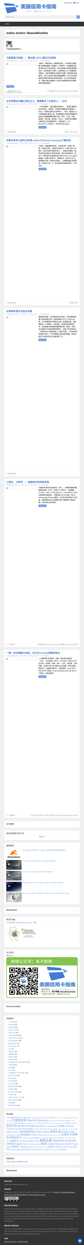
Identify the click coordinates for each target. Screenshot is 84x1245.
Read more (10, 86)
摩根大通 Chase (59, 1131)
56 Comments (45, 104)
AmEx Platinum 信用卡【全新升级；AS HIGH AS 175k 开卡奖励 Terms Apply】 (46, 893)
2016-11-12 (24, 104)
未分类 (11, 1070)
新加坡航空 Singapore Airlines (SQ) (51, 1135)
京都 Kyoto (74, 303)
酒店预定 (11, 1094)
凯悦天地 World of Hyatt (20, 1125)
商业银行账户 (13, 1046)
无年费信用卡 (14, 1137)
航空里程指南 (14, 1086)
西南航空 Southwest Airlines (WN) (37, 1147)
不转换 (8, 1161)
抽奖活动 (11, 1057)
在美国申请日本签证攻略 (19, 311)
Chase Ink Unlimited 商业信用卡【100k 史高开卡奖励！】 (39, 861)
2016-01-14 (24, 485)
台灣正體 (24, 1161)
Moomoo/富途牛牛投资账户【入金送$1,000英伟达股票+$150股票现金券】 (44, 850)
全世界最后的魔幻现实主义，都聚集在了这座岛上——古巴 (36, 101)
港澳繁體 (19, 1161)
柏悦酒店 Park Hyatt (39, 1138)
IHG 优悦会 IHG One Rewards (18, 1118)
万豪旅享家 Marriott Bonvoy (30, 1120)
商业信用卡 (13, 1043)
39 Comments (45, 485)
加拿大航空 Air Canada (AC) (46, 1126)
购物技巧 (11, 1089)
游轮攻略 (11, 1078)
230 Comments (45, 314)
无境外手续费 (69, 1134)
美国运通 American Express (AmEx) (41, 1142)
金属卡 (19, 1149)
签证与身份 (12, 474)
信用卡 (12, 1027)
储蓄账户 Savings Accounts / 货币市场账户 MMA (33, 1123)
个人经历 (11, 1022)
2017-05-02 (24, 60)
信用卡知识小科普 (14, 1038)
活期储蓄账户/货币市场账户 (17, 1073)
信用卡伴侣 (12, 1030)
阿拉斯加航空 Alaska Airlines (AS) (33, 1149)
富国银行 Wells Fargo (59, 1129)
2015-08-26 (24, 656)
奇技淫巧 (50, 1129)
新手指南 (11, 1065)
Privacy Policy (23, 1242)
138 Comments (45, 143)
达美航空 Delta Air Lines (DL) (60, 1147)
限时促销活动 (13, 1105)
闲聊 (10, 1102)
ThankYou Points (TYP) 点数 (60, 1117)
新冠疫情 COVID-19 (31, 1134)
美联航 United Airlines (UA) (53, 1144)
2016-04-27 (24, 314)
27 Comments (45, 656)
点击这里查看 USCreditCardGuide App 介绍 (19, 922)
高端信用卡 (63, 1149)
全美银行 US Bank (71, 1123)
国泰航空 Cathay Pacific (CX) (49, 644)
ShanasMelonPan (13, 60)
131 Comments (45, 60)
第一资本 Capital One (52, 1138)
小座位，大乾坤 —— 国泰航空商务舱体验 (27, 482)
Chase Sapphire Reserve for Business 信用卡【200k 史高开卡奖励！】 (43, 882)
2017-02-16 (34, 104)
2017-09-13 (34, 314)
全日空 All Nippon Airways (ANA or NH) (63, 815)
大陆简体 (13, 1161)
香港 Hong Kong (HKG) (69, 644)
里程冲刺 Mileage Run (15, 1097)
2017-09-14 (34, 485)
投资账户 (11, 1051)
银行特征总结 (14, 1100)
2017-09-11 (34, 60)
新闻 (10, 1067)
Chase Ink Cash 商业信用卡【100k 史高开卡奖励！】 (38, 872)
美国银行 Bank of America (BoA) (28, 1144)
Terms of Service (10, 1242)
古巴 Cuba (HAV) (71, 132)
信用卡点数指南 (13, 1035)
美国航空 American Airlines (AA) (24, 1141)
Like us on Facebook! (13, 1006)
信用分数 (11, 1024)
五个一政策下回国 (16, 1123)
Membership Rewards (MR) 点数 (42, 1118)
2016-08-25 (24, 143)
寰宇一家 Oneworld (70, 1129)
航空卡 (70, 1144)
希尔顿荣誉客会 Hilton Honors (35, 1131)
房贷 (10, 1049)
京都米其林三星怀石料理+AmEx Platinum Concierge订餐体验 (38, 140)
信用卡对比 (12, 1032)
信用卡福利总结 (13, 1040)
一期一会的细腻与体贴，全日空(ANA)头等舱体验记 (33, 652)
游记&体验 (12, 132)
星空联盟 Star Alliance (27, 1138)
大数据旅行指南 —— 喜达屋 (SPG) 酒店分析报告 (31, 57)
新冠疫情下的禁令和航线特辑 (17, 1062)
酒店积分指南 (14, 1092)
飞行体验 (11, 644)
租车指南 (11, 1081)
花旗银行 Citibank (19, 1146)
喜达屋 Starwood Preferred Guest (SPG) (14, 92)
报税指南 (11, 1054)
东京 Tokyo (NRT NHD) (39, 815)
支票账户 (11, 1059)
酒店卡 (14, 1149)
